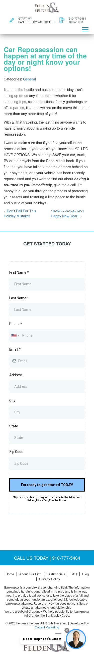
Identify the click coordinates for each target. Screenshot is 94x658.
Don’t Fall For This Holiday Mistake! (20, 213)
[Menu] (85, 29)
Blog (85, 574)
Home (10, 574)
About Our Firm (30, 574)
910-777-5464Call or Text (77, 20)
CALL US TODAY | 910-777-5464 (47, 557)
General (29, 78)
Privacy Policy (49, 579)
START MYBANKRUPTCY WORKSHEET (36, 20)
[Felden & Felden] (47, 8)
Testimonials (56, 574)
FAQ (73, 574)
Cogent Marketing (47, 627)
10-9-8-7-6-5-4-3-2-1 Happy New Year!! (67, 213)
